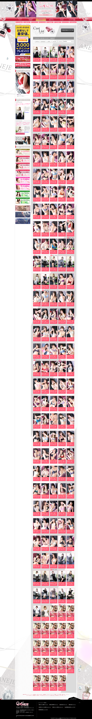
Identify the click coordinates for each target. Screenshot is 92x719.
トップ (24, 24)
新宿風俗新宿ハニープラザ (43, 709)
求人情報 (57, 22)
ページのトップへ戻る (75, 698)
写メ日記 (60, 41)
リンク (65, 695)
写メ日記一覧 (42, 695)
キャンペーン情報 (53, 694)
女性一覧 (27, 24)
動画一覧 (27, 22)
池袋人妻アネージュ (26, 694)
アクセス (48, 694)
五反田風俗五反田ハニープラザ (70, 707)
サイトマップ (65, 22)
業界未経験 (43, 41)
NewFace (37, 41)
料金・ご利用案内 (43, 694)
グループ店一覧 (42, 22)
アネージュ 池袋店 (18, 24)
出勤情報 (34, 694)
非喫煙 (49, 41)
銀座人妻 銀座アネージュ (53, 704)
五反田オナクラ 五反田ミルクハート (45, 707)
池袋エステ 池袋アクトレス (43, 704)
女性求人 (38, 695)
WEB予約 (56, 695)
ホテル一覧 (61, 695)
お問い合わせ (73, 22)
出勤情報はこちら (67, 30)
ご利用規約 (50, 22)
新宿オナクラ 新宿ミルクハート (57, 707)
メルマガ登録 (19, 22)
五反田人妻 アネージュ (63, 704)
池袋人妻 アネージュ (72, 704)
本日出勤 (54, 41)
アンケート (35, 22)
